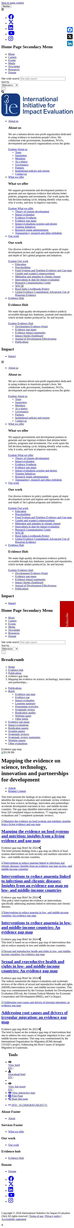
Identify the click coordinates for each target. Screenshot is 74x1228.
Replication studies (25, 712)
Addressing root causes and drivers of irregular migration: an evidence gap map (34, 1017)
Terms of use (36, 1216)
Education (20, 264)
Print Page (17, 1095)
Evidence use (22, 697)
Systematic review (25, 709)
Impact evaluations (18, 725)
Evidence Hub (16, 298)
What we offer (16, 177)
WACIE (19, 285)
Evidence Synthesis (25, 217)
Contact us (21, 173)
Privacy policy (53, 1216)
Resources (13, 69)
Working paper (23, 715)
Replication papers (18, 728)
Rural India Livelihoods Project (32, 288)
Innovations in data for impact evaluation (37, 279)
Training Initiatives (25, 226)
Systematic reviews (18, 734)
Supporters (21, 155)
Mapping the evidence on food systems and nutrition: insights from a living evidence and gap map (35, 836)
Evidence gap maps (25, 220)
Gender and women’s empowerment (35, 273)
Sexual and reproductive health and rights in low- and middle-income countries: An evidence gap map (32, 966)
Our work (13, 236)
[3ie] (37, 115)
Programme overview (27, 706)
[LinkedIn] (10, 28)
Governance (21, 164)
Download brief (16, 1074)
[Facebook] (11, 17)
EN (10, 1068)
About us (13, 121)
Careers (12, 57)
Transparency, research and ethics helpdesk (38, 233)
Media (11, 63)
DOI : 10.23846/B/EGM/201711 (29, 1105)
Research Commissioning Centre (33, 282)
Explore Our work (18, 261)
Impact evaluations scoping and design (36, 223)
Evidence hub (15, 670)
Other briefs (21, 718)
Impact (12, 356)
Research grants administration (31, 229)
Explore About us (17, 149)
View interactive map (23, 1092)
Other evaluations (17, 743)
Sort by (5, 81)
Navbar (6, 6)
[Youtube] (11, 34)
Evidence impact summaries (30, 332)
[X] (11, 23)
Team (18, 152)
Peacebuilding (22, 267)
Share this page (19, 1098)
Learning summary (25, 703)
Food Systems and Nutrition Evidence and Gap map (43, 270)
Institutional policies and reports (32, 170)
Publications (21, 341)
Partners (19, 167)
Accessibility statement (13, 1219)
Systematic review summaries (24, 737)
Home (11, 666)
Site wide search (10, 78)
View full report (16, 1086)
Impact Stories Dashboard (29, 335)
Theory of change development (32, 211)
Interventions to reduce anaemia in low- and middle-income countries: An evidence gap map (36, 927)
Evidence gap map (25, 694)
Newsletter (14, 66)
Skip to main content (12, 2)
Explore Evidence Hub (20, 323)
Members (20, 158)
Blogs (11, 54)
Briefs (11, 691)
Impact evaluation (24, 214)
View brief (14, 1065)
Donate (12, 72)
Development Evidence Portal (31, 326)
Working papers (16, 740)
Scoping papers (16, 731)
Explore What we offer (20, 208)
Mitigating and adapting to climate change (38, 276)
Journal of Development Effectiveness (35, 338)
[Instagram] (10, 39)
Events (12, 60)
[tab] (12, 788)
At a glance (21, 161)
